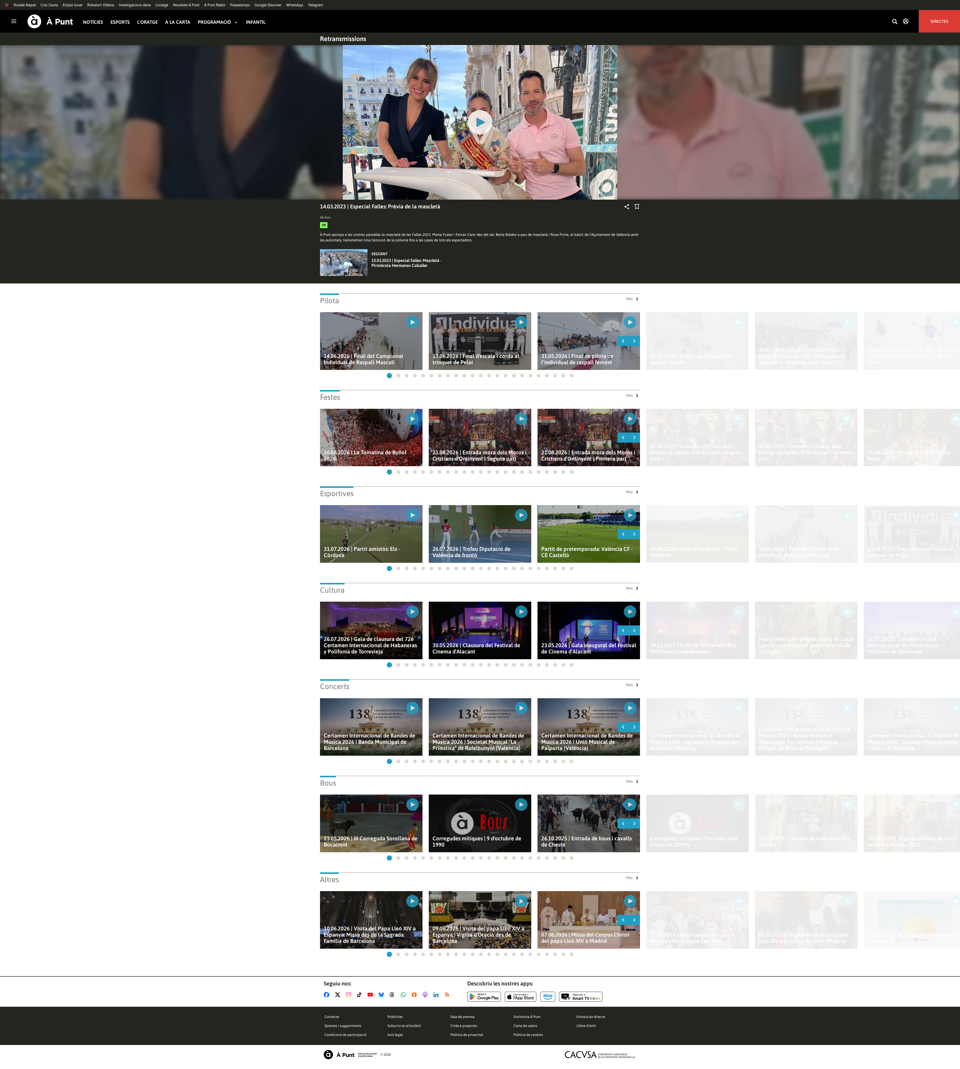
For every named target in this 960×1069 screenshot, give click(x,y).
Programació (214, 22)
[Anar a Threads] (393, 995)
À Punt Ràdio (215, 5)
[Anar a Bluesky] (382, 995)
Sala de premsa (462, 1017)
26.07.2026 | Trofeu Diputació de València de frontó (471, 552)
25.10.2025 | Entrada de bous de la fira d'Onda (804, 841)
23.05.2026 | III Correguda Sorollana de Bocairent (371, 841)
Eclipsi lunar (72, 5)
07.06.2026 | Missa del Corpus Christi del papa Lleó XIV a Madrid (585, 938)
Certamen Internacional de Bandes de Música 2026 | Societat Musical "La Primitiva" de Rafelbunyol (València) (478, 742)
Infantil (256, 22)
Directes (939, 21)
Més (629, 299)
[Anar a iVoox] (415, 995)
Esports (120, 22)
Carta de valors (525, 1026)
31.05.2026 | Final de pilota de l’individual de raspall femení (577, 359)
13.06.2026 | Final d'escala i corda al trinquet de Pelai (475, 359)
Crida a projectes (463, 1026)
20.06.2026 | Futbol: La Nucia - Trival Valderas (693, 552)
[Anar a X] (338, 995)
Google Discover (268, 5)
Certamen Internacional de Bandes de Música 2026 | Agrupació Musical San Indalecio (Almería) (696, 742)
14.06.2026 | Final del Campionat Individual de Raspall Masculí (363, 359)
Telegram (315, 5)
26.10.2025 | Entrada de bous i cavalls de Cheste (586, 841)
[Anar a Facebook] (327, 995)
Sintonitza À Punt (527, 1017)
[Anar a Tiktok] (360, 995)
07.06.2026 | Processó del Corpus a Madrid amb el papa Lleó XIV (692, 938)
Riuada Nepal (25, 5)
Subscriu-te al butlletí (404, 1026)
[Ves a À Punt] (50, 21)
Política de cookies (528, 1035)
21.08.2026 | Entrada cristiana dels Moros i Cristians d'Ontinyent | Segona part (696, 452)
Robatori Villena (100, 5)
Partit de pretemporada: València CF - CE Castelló (587, 552)
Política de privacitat (466, 1035)
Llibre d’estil (586, 1026)
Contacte (331, 1017)
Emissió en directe (590, 1017)
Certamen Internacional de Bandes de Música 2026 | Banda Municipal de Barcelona (369, 742)
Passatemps (240, 5)
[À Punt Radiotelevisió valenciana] (350, 1054)
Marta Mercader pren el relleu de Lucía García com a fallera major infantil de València (806, 645)
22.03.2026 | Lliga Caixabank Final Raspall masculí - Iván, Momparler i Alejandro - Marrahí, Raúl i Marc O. (801, 356)
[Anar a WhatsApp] (404, 995)
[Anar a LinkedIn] (437, 995)
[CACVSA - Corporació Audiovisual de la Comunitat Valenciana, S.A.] (600, 1054)
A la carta (177, 22)
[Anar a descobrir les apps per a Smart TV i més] (580, 997)
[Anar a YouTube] (371, 995)
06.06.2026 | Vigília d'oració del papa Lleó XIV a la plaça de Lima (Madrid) (803, 938)
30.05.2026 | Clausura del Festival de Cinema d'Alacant (476, 648)
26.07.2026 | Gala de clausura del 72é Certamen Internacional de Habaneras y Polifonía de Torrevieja (370, 645)
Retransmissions (343, 39)
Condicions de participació (345, 1035)
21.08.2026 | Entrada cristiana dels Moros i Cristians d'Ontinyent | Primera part (805, 452)
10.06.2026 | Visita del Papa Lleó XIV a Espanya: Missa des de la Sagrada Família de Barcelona (370, 934)
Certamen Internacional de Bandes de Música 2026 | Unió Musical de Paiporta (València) (587, 742)
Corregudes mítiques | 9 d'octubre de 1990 (476, 841)
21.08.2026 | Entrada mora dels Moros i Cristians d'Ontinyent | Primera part (588, 455)
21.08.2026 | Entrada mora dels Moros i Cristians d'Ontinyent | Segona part (479, 455)
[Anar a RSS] (448, 995)
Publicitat (395, 1017)
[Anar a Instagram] (349, 995)
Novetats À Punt (186, 5)
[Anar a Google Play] (484, 997)
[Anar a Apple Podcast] (426, 995)
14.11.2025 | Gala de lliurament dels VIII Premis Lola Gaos (693, 648)
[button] (389, 375)
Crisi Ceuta (49, 5)
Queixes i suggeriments (342, 1026)
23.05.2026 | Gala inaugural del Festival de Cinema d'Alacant (588, 648)
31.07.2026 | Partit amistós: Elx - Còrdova (362, 552)
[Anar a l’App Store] (520, 997)
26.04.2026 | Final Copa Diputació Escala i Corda (691, 359)
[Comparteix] (626, 206)
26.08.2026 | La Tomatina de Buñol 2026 (365, 455)
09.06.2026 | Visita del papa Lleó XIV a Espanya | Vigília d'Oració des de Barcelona (478, 934)
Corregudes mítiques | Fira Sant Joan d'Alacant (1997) (694, 841)
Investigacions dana (135, 5)
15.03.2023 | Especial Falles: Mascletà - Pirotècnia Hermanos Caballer (407, 263)
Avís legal (395, 1035)
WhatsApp (294, 5)
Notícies (93, 22)
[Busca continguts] (895, 22)
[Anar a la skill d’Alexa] (547, 997)
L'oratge (162, 5)
